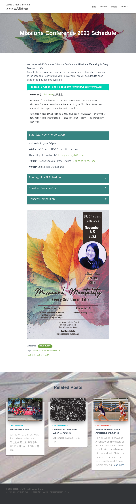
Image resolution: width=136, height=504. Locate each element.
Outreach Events (43, 355)
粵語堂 (94, 7)
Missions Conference (51, 350)
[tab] (68, 135)
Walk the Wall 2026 (19, 429)
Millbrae (124, 7)
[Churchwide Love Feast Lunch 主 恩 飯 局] (67, 409)
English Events (45, 346)
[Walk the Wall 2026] (25, 409)
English (103, 7)
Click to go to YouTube (84, 161)
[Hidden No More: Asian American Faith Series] (111, 409)
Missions (37, 350)
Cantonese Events (17, 425)
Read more (118, 465)
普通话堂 (114, 7)
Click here (48, 94)
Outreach (31, 355)
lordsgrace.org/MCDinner (71, 155)
